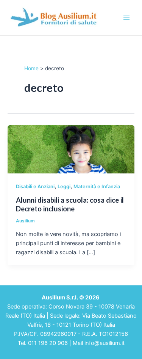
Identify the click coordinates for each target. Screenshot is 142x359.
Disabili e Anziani (35, 186)
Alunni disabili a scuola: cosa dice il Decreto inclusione (70, 204)
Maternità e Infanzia (96, 186)
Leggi (64, 186)
